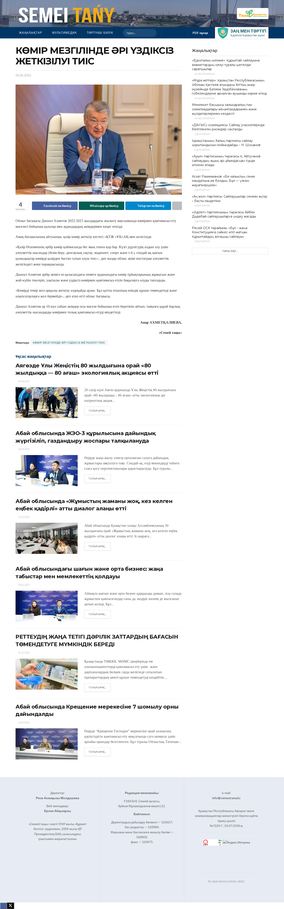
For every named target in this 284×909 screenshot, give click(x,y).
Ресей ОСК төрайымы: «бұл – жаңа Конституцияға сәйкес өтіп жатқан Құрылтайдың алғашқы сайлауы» (219, 232)
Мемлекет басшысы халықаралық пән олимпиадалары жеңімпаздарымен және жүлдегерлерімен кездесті (224, 109)
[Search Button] (151, 33)
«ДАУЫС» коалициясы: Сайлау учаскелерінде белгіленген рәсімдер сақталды (228, 127)
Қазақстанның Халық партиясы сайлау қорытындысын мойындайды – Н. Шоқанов (226, 143)
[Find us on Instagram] (174, 32)
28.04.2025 (24, 381)
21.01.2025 (24, 652)
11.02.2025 (24, 516)
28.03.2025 (24, 449)
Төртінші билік (100, 32)
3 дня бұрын (202, 241)
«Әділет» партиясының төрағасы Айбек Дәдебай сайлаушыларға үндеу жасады (224, 214)
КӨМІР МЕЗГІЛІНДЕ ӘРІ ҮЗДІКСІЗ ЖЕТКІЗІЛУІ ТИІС (69, 342)
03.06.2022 (23, 75)
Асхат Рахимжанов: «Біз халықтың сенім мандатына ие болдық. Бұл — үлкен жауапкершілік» (223, 180)
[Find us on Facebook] (167, 32)
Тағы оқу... (230, 251)
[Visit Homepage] (66, 13)
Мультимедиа (64, 32)
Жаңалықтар (30, 32)
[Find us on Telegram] (181, 32)
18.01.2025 (24, 722)
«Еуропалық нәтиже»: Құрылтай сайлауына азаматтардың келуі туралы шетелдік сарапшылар (226, 64)
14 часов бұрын (204, 73)
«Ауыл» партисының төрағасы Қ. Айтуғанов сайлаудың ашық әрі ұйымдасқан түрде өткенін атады (226, 160)
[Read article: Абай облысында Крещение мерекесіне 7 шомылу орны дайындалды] (47, 743)
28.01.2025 (24, 584)
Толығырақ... (100, 410)
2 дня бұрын (202, 134)
